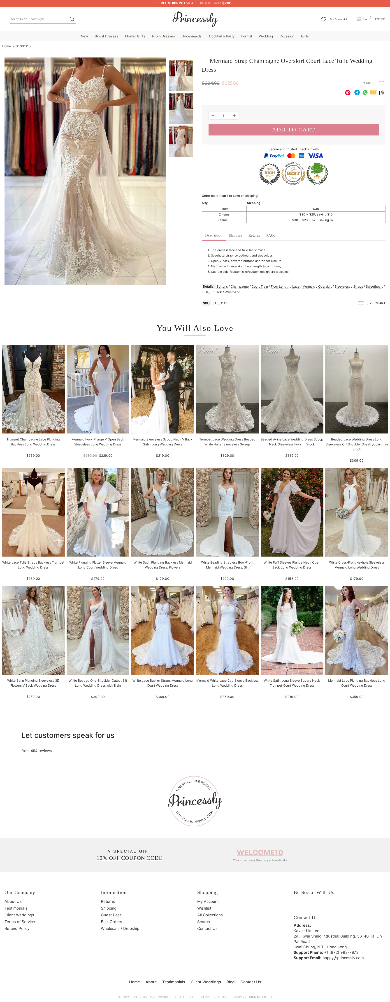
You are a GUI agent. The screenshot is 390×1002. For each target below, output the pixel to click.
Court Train (260, 286)
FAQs (270, 235)
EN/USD (380, 19)
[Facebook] (298, 907)
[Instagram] (310, 907)
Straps (358, 286)
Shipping (235, 235)
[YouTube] (335, 907)
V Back (216, 292)
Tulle (205, 292)
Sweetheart (374, 286)
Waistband (232, 292)
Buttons (222, 286)
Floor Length (280, 286)
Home (6, 46)
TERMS (221, 997)
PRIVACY (236, 997)
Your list (369, 83)
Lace (295, 286)
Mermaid (308, 286)
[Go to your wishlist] (324, 17)
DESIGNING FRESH (258, 997)
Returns (254, 235)
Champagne (240, 286)
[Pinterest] (322, 907)
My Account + (338, 19)
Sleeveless (342, 286)
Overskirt (325, 286)
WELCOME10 (260, 852)
